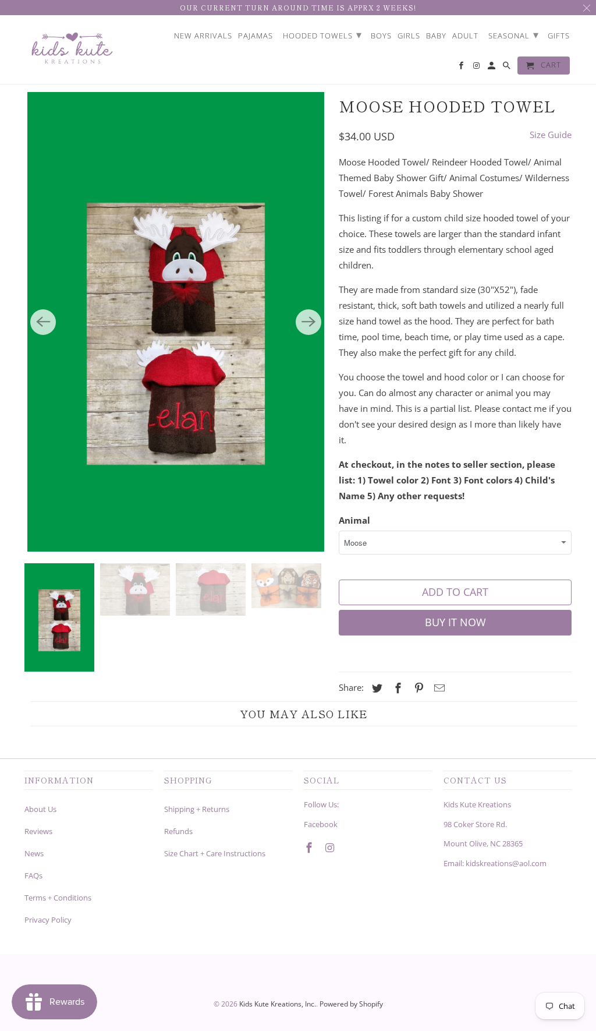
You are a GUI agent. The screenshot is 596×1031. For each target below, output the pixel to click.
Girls (409, 36)
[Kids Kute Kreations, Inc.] (71, 50)
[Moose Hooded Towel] (175, 322)
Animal (354, 520)
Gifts (559, 36)
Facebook (321, 824)
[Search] (507, 68)
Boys (381, 36)
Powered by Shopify (351, 1004)
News (34, 853)
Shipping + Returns (196, 809)
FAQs (33, 875)
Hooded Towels (322, 34)
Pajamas (255, 36)
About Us (40, 809)
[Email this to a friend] (437, 688)
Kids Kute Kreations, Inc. (277, 1004)
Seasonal (513, 34)
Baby (436, 36)
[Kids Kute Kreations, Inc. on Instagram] (331, 848)
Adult (465, 36)
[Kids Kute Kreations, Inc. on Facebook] (310, 848)
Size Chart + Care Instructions (214, 853)
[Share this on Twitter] (375, 688)
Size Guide (551, 134)
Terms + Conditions (57, 897)
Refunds (178, 831)
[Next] (308, 322)
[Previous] (43, 322)
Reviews (38, 831)
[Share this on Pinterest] (417, 688)
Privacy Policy (48, 920)
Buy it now (455, 622)
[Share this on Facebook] (396, 688)
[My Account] (492, 68)
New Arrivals (203, 36)
